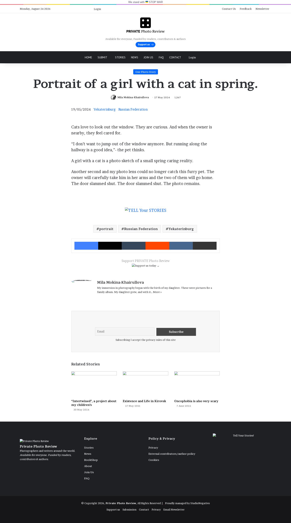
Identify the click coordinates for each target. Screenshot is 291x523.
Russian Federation (133, 109)
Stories (120, 57)
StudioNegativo (200, 503)
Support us (113, 509)
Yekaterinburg (105, 109)
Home (88, 57)
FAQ (161, 57)
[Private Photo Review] (145, 25)
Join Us (148, 57)
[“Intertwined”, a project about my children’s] (94, 384)
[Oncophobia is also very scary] (197, 384)
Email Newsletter (173, 509)
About (88, 466)
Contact (175, 57)
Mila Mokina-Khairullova (133, 97)
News (134, 57)
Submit (102, 57)
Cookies (153, 459)
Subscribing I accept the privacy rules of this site (146, 339)
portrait (106, 229)
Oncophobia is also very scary (196, 401)
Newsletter (262, 8)
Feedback (246, 8)
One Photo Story (145, 71)
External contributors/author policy (171, 453)
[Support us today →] (145, 266)
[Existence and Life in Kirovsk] (145, 384)
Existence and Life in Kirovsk (144, 401)
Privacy (153, 447)
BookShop (91, 459)
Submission (129, 509)
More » (157, 292)
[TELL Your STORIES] (145, 212)
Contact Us (229, 8)
